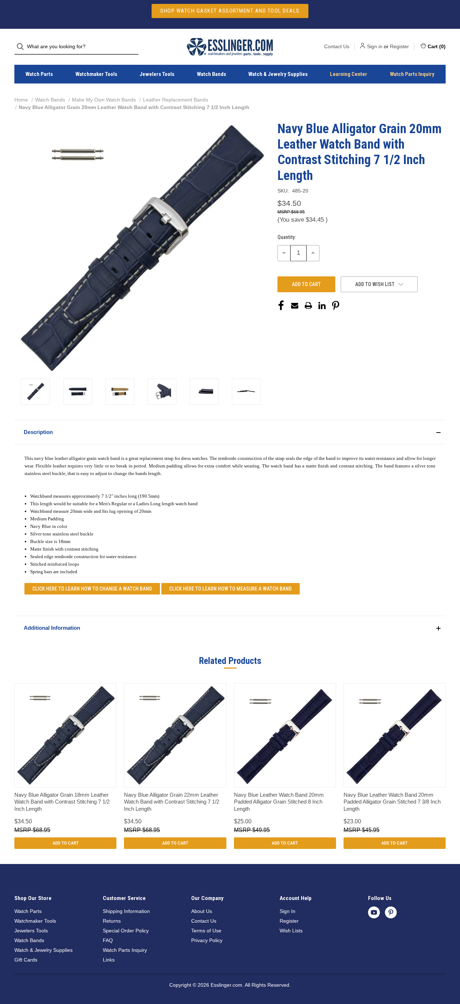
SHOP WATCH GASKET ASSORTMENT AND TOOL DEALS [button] (230, 11)
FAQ (108, 940)
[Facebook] (281, 305)
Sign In (287, 911)
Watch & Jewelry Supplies (278, 74)
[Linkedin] (322, 305)
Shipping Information (126, 911)
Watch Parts (39, 74)
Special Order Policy (126, 930)
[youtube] (374, 912)
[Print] (308, 305)
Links (109, 960)
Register (399, 46)
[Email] (294, 305)
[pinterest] (391, 912)
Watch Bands (211, 74)
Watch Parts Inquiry (412, 74)
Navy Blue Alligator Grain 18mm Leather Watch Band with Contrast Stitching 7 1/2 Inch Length (62, 802)
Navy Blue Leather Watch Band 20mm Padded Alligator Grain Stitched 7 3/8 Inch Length (392, 802)
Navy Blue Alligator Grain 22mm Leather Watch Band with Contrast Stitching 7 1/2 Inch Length (171, 802)
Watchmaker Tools (96, 74)
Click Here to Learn (92, 589)
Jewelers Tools (156, 74)
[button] (230, 432)
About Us (201, 911)
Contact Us (336, 46)
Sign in (374, 46)
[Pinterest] (335, 305)
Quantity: (286, 237)
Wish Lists (291, 930)
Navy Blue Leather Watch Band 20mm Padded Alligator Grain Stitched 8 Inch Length (279, 802)
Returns (112, 921)
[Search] (22, 47)
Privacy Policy (206, 940)
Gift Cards (25, 960)
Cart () (437, 46)
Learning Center (348, 74)
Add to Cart (65, 843)
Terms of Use (206, 930)
